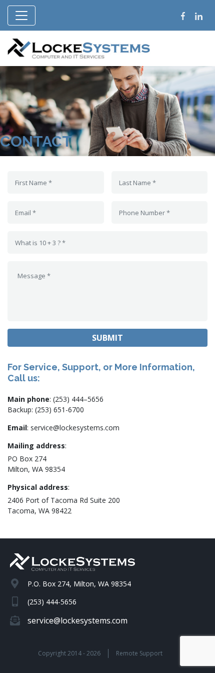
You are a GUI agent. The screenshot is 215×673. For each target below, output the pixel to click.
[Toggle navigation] (22, 16)
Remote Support (139, 653)
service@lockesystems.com (75, 427)
